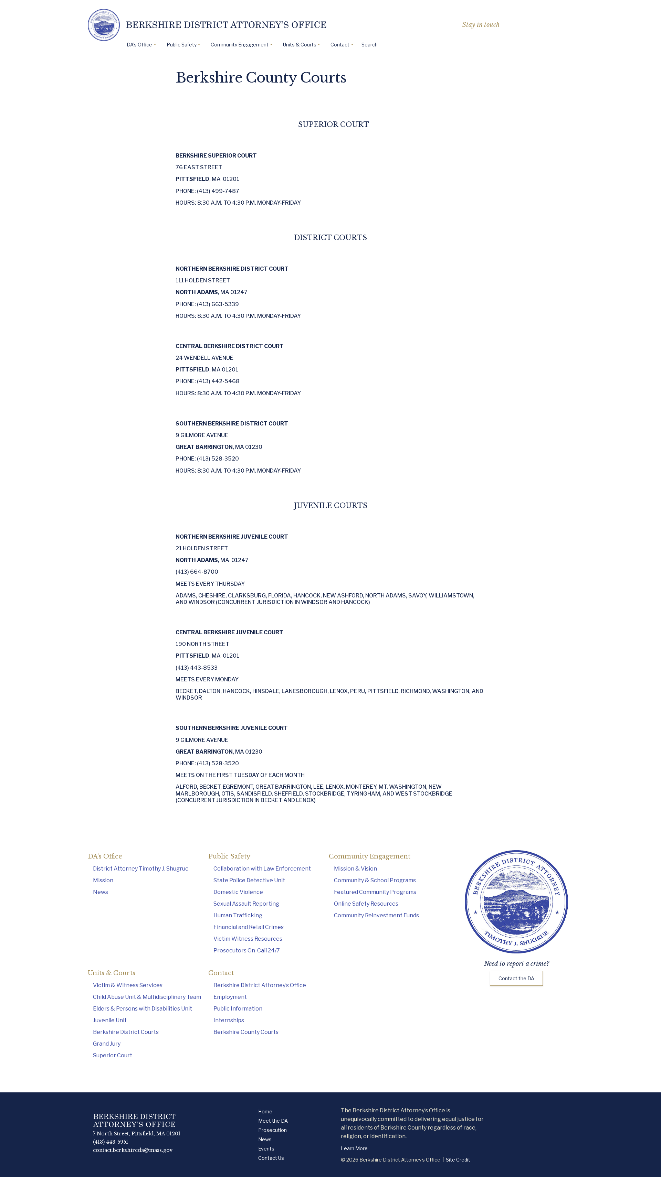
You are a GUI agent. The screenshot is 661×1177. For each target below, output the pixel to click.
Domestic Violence (238, 892)
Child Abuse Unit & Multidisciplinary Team (147, 997)
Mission (103, 880)
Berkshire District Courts (126, 1032)
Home (265, 1111)
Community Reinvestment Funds (376, 915)
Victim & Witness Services (127, 985)
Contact (339, 44)
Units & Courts (299, 44)
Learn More (354, 1148)
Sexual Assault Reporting (246, 903)
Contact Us (271, 1158)
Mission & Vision (355, 868)
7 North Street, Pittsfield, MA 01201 (136, 1134)
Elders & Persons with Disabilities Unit (142, 1008)
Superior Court (112, 1055)
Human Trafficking (237, 915)
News (100, 892)
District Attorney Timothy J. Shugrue (141, 868)
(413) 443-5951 (110, 1142)
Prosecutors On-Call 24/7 (246, 950)
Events (266, 1149)
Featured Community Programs (375, 892)
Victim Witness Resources (247, 939)
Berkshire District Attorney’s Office (259, 985)
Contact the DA (516, 978)
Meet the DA (273, 1121)
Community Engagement (240, 44)
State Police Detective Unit (249, 880)
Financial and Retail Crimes (248, 927)
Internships (228, 1020)
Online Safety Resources (366, 903)
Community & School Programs (375, 880)
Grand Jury (106, 1043)
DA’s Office (139, 44)
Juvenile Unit (110, 1020)
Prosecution (272, 1130)
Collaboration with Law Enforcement (262, 868)
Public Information (237, 1008)
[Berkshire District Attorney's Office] (330, 25)
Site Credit (458, 1160)
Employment (230, 997)
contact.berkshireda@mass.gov (133, 1150)
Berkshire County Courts (246, 1032)
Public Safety (182, 44)
